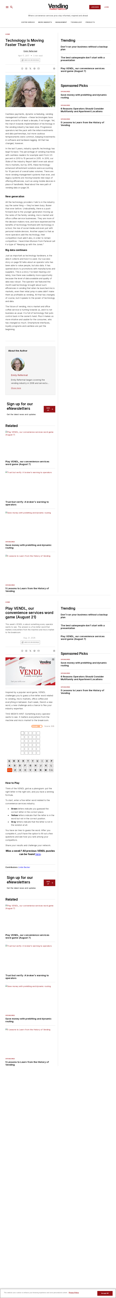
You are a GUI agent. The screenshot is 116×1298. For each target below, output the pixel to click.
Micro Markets (45, 22)
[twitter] (30, 68)
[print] (54, 68)
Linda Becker (24, 871)
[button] (7, 7)
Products (90, 22)
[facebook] (22, 68)
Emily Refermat (30, 51)
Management (61, 22)
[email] (38, 68)
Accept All (105, 1293)
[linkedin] (26, 68)
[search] (11, 7)
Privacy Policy (74, 1292)
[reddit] (34, 68)
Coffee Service (28, 22)
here (38, 858)
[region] (58, 1293)
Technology (76, 22)
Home (7, 34)
